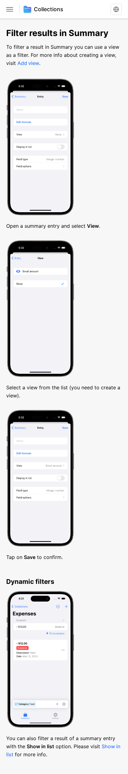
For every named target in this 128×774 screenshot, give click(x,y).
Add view (28, 63)
